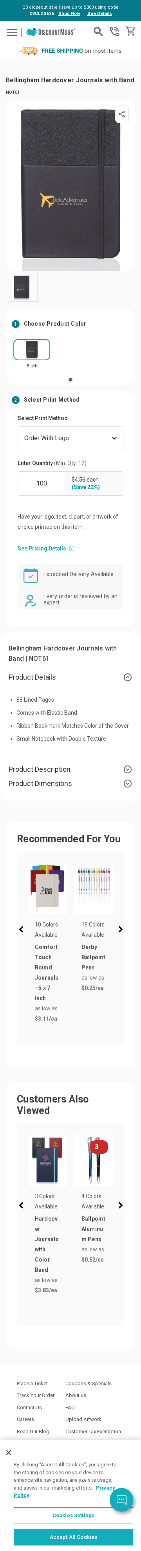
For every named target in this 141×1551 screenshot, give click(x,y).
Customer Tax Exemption (93, 1431)
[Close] (8, 1452)
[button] (22, 930)
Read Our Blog (33, 1431)
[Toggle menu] (11, 32)
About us (75, 1395)
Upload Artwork (83, 1419)
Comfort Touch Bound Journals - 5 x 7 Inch (47, 972)
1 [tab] (70, 380)
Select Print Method (43, 418)
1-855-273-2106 (114, 31)
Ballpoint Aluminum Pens (93, 1229)
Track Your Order (35, 1395)
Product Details (32, 677)
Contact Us (29, 1407)
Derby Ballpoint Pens (93, 957)
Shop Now (69, 13)
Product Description (39, 769)
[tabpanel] (31, 356)
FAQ (70, 1407)
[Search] (98, 31)
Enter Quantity (52, 463)
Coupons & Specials (88, 1383)
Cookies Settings (73, 1515)
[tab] (70, 677)
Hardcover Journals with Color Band (47, 1244)
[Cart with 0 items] (130, 31)
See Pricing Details (46, 548)
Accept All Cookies (73, 1537)
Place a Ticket (32, 1383)
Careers (25, 1419)
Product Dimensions (40, 783)
